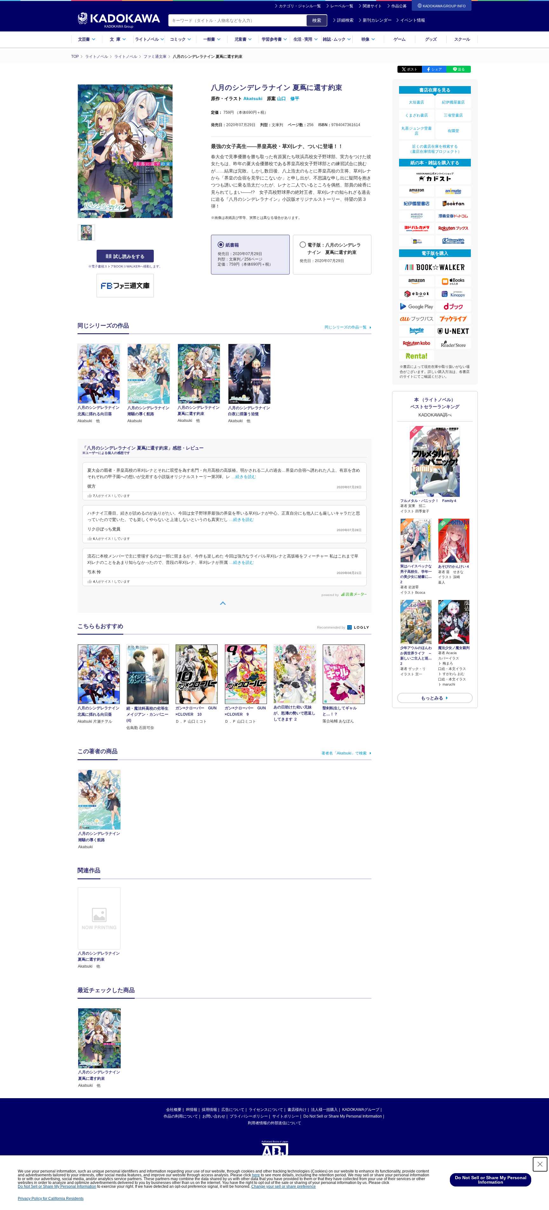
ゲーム (399, 39)
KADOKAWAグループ (360, 1109)
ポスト (412, 69)
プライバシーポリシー (249, 1116)
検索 (316, 20)
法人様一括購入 (324, 1109)
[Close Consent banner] (540, 1164)
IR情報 (191, 1109)
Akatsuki (252, 98)
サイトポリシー (285, 1116)
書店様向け (297, 1109)
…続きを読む (243, 477)
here (256, 1175)
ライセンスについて (266, 1109)
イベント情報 (412, 20)
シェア (436, 69)
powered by (331, 595)
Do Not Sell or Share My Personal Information (342, 1116)
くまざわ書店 (416, 115)
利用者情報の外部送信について (274, 1123)
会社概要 (173, 1109)
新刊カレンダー (377, 20)
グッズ (431, 39)
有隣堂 (453, 131)
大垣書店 (416, 102)
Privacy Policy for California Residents (51, 1198)
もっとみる (432, 697)
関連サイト (372, 6)
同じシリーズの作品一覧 (346, 327)
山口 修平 (288, 98)
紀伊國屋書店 (453, 102)
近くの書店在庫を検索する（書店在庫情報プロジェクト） (435, 149)
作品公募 (399, 6)
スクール (462, 39)
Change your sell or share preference (283, 1186)
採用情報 (209, 1109)
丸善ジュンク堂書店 (416, 131)
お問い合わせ (213, 1116)
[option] (103, 928)
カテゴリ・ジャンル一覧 (300, 6)
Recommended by (331, 627)
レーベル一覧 (341, 6)
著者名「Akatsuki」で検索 (344, 753)
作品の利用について (181, 1116)
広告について (232, 1109)
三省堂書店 (453, 115)
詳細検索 (345, 20)
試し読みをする (129, 256)
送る (461, 69)
